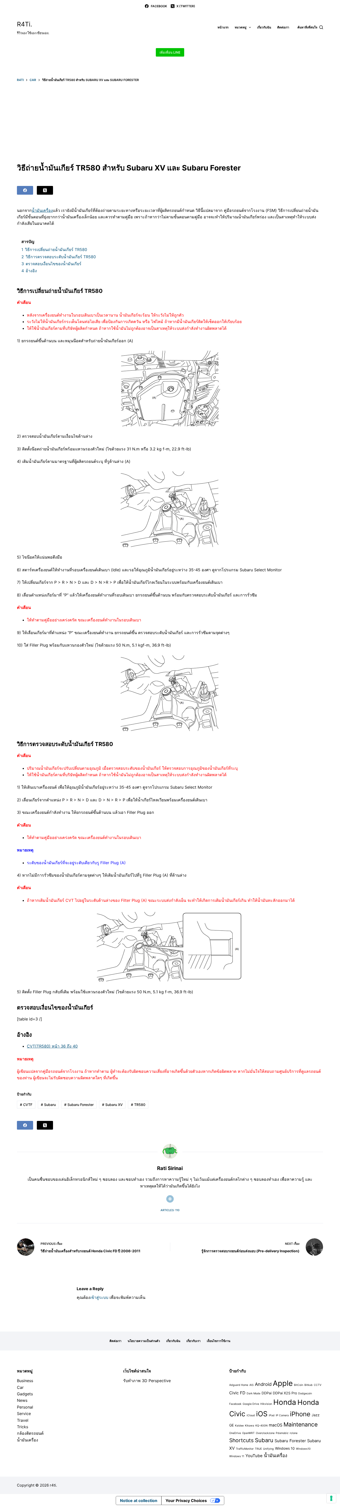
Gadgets (25, 1393)
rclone (293, 1433)
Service (24, 1413)
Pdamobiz (282, 1433)
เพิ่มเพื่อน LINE (170, 52)
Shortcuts (241, 1440)
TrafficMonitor (245, 1448)
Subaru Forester (79, 1104)
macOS (275, 1425)
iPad (272, 1415)
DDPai (267, 1393)
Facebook (235, 1404)
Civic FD (237, 1392)
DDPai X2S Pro (285, 1393)
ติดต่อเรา (283, 27)
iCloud (251, 1415)
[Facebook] (25, 190)
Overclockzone (265, 1433)
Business (25, 1380)
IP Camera (282, 1415)
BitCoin (298, 1385)
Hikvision (266, 1404)
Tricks (22, 1426)
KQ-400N (261, 1425)
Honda (284, 1402)
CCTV (317, 1385)
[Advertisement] (170, 122)
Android (263, 1384)
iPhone (300, 1414)
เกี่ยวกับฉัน (264, 27)
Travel (22, 1420)
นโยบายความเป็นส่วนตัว (144, 1341)
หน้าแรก (223, 27)
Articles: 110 (170, 1210)
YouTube (254, 1455)
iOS (262, 1414)
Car (20, 1387)
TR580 (138, 1104)
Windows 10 (285, 1448)
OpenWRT (248, 1433)
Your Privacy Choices (186, 1500)
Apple (283, 1383)
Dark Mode (253, 1393)
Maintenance (300, 1424)
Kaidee (239, 1425)
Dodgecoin (305, 1393)
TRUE (258, 1448)
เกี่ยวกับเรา (193, 1341)
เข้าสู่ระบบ (99, 1297)
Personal (25, 1407)
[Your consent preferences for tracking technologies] (331, 1498)
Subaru (48, 1104)
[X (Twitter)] (45, 190)
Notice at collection (138, 1500)
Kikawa (249, 1425)
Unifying (268, 1448)
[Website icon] (170, 1199)
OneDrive (235, 1433)
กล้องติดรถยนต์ (30, 1433)
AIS (251, 1385)
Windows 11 (236, 1456)
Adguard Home (238, 1385)
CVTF (26, 1104)
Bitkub (308, 1385)
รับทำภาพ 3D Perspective (147, 1380)
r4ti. (53, 1485)
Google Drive (251, 1404)
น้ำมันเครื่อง (42, 210)
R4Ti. (24, 24)
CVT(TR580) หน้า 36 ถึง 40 (52, 1046)
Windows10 (303, 1448)
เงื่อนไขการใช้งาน (218, 1341)
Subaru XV (112, 1104)
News (22, 1400)
